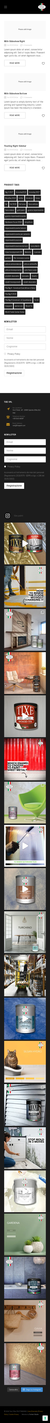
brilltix (21, 198)
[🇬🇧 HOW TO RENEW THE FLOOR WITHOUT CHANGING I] (25, 587)
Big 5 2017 (9, 192)
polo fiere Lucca (30, 270)
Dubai (38, 198)
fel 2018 (13, 204)
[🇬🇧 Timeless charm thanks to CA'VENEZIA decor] (25, 1018)
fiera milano (9, 210)
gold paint (21, 210)
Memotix (28, 252)
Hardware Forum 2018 (13, 222)
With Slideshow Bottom (15, 93)
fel (6, 204)
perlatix (8, 258)
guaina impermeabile (35, 210)
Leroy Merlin (35, 246)
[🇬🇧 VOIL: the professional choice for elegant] (25, 889)
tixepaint (8, 306)
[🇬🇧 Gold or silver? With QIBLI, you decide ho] (25, 1364)
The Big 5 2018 (10, 294)
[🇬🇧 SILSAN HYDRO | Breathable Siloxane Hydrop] (25, 1062)
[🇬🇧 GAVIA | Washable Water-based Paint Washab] (25, 1321)
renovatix (25, 276)
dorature (29, 198)
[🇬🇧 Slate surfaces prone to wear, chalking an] (25, 1278)
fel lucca (22, 204)
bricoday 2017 (34, 192)
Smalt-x (34, 276)
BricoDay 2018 (10, 198)
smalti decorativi (29, 282)
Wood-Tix (29, 306)
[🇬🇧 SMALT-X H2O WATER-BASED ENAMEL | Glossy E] (25, 846)
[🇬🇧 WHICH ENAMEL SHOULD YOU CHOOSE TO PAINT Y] (25, 759)
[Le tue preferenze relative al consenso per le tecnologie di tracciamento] (45, 1418)
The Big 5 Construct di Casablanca (18, 300)
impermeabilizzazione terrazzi (16, 246)
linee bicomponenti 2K (13, 252)
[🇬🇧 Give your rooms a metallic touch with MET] (25, 1105)
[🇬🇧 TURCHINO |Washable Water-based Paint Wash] (25, 932)
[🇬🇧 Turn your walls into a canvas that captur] (25, 803)
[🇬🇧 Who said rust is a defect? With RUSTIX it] (25, 673)
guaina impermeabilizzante (15, 216)
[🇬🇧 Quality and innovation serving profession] (25, 975)
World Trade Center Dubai (14, 312)
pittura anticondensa (13, 264)
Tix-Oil (36, 300)
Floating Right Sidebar (15, 145)
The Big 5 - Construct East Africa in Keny (20, 288)
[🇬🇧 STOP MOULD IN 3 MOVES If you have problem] (25, 1148)
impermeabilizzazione (13, 240)
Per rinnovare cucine (21, 258)
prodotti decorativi (12, 276)
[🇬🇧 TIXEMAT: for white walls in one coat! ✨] (25, 1191)
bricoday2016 (21, 192)
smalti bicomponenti (13, 282)
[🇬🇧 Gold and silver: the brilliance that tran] (25, 543)
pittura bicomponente (13, 270)
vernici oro (19, 306)
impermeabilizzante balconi (15, 228)
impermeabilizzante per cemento (17, 234)
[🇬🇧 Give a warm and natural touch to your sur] (25, 716)
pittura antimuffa (30, 264)
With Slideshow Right (14, 41)
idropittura (28, 222)
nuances (37, 252)
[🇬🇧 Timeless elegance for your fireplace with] (25, 630)
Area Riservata (33, 1411)
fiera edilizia (33, 204)
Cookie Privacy (14, 1414)
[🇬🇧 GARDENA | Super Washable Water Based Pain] (25, 1234)
